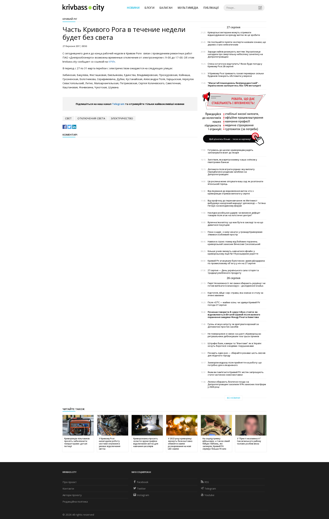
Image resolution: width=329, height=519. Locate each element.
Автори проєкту (72, 495)
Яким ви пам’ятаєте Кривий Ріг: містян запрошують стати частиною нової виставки (236, 373)
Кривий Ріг (70, 19)
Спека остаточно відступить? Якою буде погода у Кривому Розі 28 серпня (235, 65)
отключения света (91, 118)
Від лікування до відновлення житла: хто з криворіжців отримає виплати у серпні (231, 192)
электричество (122, 118)
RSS (206, 482)
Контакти (68, 488)
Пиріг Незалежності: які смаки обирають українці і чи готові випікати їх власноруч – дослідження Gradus (236, 284)
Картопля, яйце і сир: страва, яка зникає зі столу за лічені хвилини (235, 294)
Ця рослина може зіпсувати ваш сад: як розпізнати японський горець (235, 182)
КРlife (111, 61)
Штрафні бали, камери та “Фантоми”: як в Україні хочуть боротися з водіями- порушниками (234, 344)
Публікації (211, 8)
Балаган (166, 8)
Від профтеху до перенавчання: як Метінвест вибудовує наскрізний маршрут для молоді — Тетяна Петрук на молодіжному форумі (237, 203)
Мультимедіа (188, 8)
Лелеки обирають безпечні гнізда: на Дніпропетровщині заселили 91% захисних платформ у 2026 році (237, 384)
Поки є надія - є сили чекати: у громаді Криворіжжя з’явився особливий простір (235, 233)
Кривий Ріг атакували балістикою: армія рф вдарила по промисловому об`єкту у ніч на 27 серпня (236, 262)
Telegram (118, 104)
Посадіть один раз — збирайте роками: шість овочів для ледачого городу (236, 354)
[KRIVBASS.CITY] (83, 7)
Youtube (209, 495)
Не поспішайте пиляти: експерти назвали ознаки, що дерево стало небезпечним (237, 43)
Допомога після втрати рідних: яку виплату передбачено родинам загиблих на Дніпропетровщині (231, 172)
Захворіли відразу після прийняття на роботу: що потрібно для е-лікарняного (235, 363)
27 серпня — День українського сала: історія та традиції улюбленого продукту (233, 271)
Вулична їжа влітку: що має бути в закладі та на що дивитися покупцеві (235, 223)
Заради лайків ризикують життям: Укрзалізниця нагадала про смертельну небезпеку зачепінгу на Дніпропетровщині (235, 54)
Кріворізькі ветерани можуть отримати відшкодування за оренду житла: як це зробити (234, 33)
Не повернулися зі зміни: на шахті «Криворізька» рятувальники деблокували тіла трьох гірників (234, 335)
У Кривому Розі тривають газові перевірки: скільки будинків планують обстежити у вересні (236, 74)
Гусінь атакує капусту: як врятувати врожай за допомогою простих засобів (233, 325)
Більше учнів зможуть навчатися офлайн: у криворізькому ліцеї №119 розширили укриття (233, 252)
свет (68, 118)
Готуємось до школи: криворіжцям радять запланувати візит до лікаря (230, 151)
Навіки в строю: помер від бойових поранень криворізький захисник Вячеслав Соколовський (234, 242)
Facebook (142, 482)
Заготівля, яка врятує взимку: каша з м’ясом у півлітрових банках (232, 161)
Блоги (149, 8)
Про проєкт (70, 482)
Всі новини (233, 397)
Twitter (141, 488)
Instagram (143, 495)
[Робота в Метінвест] (233, 118)
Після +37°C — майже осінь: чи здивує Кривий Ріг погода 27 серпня (234, 303)
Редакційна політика (75, 501)
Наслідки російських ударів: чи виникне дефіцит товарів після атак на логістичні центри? (234, 214)
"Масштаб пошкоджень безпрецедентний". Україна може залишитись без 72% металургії (234, 84)
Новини (133, 8)
